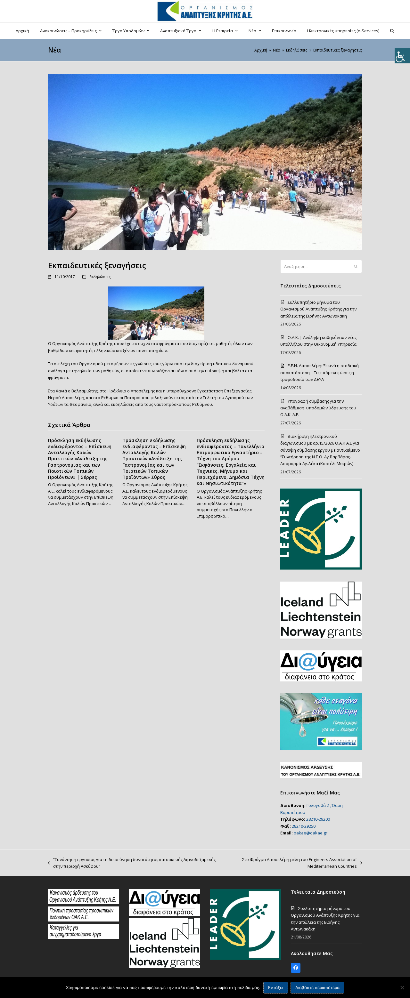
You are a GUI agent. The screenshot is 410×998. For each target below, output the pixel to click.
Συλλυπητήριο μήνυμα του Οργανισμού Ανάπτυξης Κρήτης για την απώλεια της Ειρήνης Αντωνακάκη (318, 309)
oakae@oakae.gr (310, 833)
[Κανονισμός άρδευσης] (83, 902)
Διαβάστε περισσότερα (317, 987)
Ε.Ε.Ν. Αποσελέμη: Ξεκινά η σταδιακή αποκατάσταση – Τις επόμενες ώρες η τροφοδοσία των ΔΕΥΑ (319, 372)
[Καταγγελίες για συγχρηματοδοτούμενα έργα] (83, 937)
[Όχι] (402, 987)
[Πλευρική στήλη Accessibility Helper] (402, 55)
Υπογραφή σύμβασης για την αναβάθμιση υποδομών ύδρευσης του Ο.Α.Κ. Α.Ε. (318, 408)
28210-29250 (304, 826)
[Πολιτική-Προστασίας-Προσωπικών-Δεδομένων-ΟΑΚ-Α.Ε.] (83, 920)
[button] (392, 31)
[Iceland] (164, 966)
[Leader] (245, 959)
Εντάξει (275, 987)
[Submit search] (355, 266)
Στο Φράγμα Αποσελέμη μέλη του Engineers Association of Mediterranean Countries (291, 863)
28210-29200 (318, 819)
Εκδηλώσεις (100, 276)
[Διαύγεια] (164, 914)
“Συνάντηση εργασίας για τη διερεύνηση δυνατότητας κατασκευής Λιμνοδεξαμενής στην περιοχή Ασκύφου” (132, 863)
